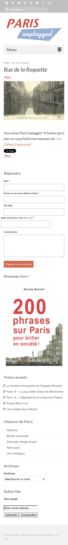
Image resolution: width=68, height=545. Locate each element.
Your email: (11, 499)
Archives (9, 473)
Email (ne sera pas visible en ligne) (21, 193)
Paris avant (13, 447)
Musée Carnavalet (18, 436)
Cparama (12, 430)
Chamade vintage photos (22, 442)
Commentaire (10, 231)
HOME (6, 62)
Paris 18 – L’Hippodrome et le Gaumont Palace (35, 397)
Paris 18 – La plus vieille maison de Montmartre (35, 391)
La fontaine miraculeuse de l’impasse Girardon (34, 386)
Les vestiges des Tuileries (22, 409)
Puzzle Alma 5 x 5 (17, 403)
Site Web (8, 205)
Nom (7, 181)
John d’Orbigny (16, 453)
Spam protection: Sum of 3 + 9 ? (17, 217)
